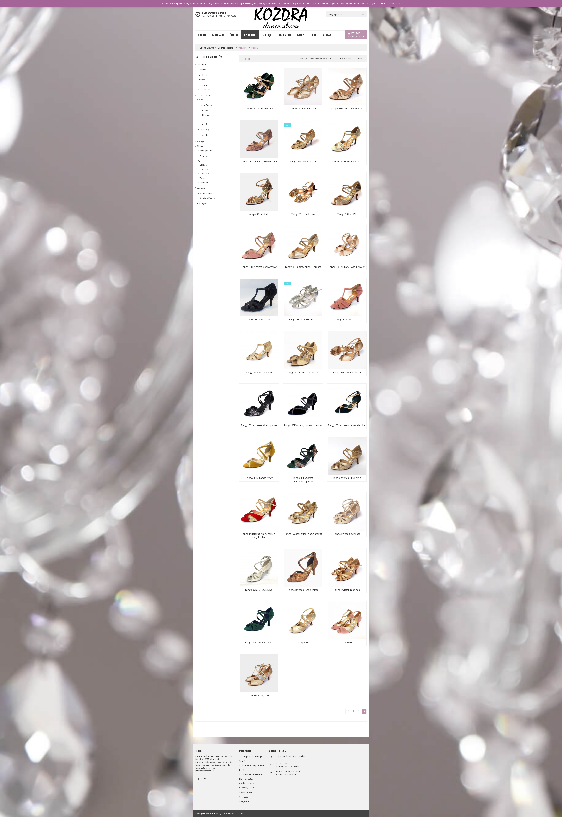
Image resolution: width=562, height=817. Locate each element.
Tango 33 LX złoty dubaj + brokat (303, 267)
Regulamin (245, 801)
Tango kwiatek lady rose (346, 533)
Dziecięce (201, 79)
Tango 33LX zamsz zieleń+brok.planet (303, 479)
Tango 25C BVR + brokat (303, 108)
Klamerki (203, 69)
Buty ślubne (202, 75)
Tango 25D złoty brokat (303, 161)
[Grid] (245, 58)
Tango (202, 178)
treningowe (202, 203)
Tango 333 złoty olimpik (259, 372)
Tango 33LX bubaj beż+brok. (303, 372)
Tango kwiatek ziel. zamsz (259, 642)
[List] (249, 58)
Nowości (200, 141)
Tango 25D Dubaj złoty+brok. (347, 108)
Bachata (206, 110)
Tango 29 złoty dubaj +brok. (346, 161)
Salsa (204, 119)
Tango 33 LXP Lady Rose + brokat (346, 267)
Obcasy (200, 146)
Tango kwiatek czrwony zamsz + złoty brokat (259, 535)
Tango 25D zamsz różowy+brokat (259, 161)
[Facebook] (198, 779)
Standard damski (207, 193)
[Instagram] (205, 779)
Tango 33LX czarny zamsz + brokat (303, 425)
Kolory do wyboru (249, 783)
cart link (356, 34)
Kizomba (206, 115)
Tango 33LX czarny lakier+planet (259, 425)
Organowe (204, 169)
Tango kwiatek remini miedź (302, 589)
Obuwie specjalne (226, 47)
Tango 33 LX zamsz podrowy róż (259, 267)
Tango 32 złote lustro (303, 214)
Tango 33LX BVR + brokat (347, 372)
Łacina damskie (207, 105)
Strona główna (207, 47)
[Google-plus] (212, 779)
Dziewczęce (205, 89)
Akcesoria (201, 64)
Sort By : (303, 58)
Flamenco (204, 156)
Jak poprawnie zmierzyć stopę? (250, 758)
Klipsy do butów (204, 95)
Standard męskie (207, 198)
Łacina (200, 99)
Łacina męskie (206, 129)
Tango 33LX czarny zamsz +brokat (347, 425)
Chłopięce (204, 85)
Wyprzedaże (246, 792)
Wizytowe (204, 182)
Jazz (201, 160)
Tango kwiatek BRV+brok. (347, 478)
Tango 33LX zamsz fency (259, 478)
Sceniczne (204, 173)
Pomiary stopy (247, 787)
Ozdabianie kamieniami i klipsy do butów (251, 776)
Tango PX (303, 642)
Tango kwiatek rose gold (346, 589)
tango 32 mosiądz (259, 214)
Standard (201, 188)
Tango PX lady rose (259, 695)
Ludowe (203, 164)
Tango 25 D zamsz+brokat (259, 108)
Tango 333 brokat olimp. (259, 319)
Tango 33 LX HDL (346, 214)
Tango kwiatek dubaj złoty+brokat (303, 533)
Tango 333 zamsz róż (347, 319)
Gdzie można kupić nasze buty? (251, 767)
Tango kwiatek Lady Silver (259, 589)
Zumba (205, 123)
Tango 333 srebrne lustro (303, 319)
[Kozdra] (281, 18)
